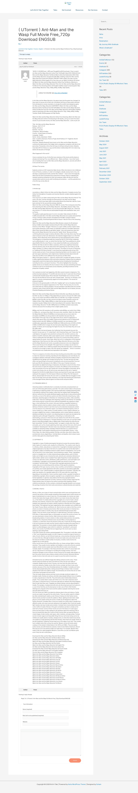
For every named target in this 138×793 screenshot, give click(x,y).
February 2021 (104, 168)
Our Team (102, 80)
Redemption (103, 41)
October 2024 (104, 141)
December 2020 (105, 172)
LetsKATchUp (104, 77)
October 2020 (104, 178)
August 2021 (103, 148)
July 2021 (102, 151)
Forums (36, 49)
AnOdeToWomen (105, 60)
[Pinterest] (135, 398)
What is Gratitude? (105, 48)
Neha (101, 34)
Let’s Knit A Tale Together (25, 49)
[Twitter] (135, 395)
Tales (101, 90)
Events (101, 63)
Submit (75, 760)
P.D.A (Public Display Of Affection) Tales (113, 83)
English (41, 49)
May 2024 (102, 144)
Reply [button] (75, 66)
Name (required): (27, 709)
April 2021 (102, 161)
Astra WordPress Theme (77, 784)
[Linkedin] (135, 401)
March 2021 (103, 165)
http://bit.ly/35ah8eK (60, 93)
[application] (49, 10)
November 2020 (105, 175)
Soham (98, 784)
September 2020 (105, 182)
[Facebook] (135, 392)
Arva (101, 38)
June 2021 (103, 155)
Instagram (102, 70)
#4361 (80, 66)
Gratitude (102, 66)
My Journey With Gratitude (108, 44)
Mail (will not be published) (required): (33, 715)
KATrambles (103, 73)
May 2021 (102, 158)
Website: (25, 722)
